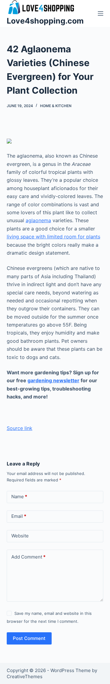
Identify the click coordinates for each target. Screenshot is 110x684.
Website (20, 536)
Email (18, 516)
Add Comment (28, 557)
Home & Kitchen (56, 105)
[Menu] (100, 13)
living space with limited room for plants (53, 237)
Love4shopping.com (45, 20)
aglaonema (38, 220)
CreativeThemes (24, 676)
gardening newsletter (53, 380)
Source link (19, 428)
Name (19, 496)
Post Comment (29, 638)
